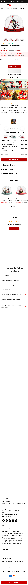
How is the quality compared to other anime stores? (11, 306)
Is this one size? (5, 275)
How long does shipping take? (9, 285)
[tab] (10, 128)
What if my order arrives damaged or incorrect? (10, 300)
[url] (9, 515)
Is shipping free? (5, 289)
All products (8, 8)
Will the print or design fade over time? (11, 294)
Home (1, 8)
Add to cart (14, 582)
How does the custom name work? (10, 280)
